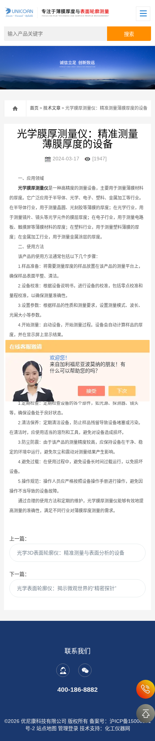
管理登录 (68, 728)
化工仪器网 (117, 728)
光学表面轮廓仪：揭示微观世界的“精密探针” (66, 588)
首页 (34, 108)
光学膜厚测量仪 (33, 188)
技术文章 (52, 108)
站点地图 (46, 728)
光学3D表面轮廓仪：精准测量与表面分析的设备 (70, 553)
